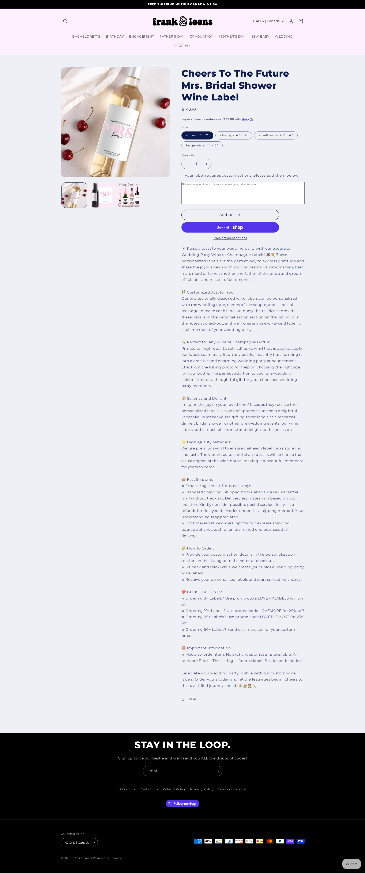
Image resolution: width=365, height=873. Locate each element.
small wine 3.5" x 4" (276, 135)
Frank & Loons (82, 858)
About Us (127, 789)
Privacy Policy (202, 789)
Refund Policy (174, 789)
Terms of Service (231, 789)
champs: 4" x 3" (233, 135)
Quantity (188, 155)
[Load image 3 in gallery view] (129, 195)
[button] (65, 21)
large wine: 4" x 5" (202, 145)
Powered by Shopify (107, 858)
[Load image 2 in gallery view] (101, 195)
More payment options (230, 238)
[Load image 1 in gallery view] (74, 195)
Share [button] (191, 699)
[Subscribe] (217, 771)
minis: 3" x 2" (197, 135)
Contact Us (148, 789)
